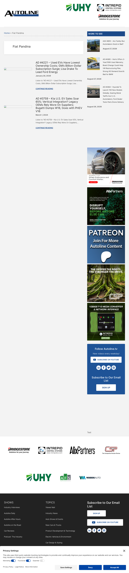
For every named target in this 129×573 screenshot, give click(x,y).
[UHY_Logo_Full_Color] (78, 8)
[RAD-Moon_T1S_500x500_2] (106, 340)
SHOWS (8, 502)
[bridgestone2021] (109, 17)
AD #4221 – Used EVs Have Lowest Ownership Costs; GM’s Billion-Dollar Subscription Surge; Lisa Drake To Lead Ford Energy (58, 67)
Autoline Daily (9, 513)
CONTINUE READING (44, 89)
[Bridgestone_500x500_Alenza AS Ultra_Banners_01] (106, 184)
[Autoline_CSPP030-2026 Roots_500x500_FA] (106, 301)
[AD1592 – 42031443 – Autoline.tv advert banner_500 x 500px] (106, 224)
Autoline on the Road (12, 525)
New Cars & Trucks (53, 525)
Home (7, 33)
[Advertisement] (106, 127)
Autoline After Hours (12, 519)
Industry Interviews (12, 507)
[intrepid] (109, 8)
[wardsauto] (90, 478)
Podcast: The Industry (13, 537)
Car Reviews (9, 531)
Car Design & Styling (54, 543)
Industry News (52, 513)
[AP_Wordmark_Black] (82, 451)
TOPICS (50, 502)
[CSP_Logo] (111, 451)
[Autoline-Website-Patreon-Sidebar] (106, 262)
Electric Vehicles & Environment (58, 537)
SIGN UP (106, 387)
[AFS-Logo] (65, 478)
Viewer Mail (50, 507)
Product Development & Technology (60, 531)
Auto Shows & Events (54, 519)
